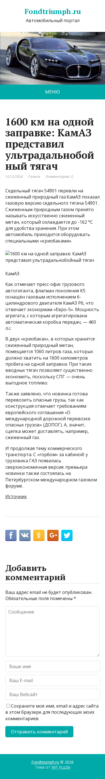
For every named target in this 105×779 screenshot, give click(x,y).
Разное (34, 176)
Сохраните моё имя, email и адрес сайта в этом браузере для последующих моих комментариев (52, 712)
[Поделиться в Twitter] (67, 535)
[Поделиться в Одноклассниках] (39, 535)
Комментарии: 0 (59, 176)
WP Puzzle (61, 767)
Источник (16, 496)
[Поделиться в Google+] (53, 535)
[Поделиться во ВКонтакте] (25, 535)
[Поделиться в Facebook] (11, 535)
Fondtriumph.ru (52, 11)
